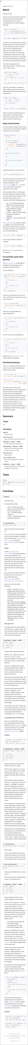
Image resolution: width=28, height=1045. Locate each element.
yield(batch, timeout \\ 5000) (11, 464)
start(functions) (8, 453)
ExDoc (15, 1033)
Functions (7, 429)
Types (5, 421)
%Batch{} (5, 432)
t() (4, 424)
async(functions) (8, 437)
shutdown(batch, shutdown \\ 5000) (13, 446)
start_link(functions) (9, 457)
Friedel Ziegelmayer (14, 1035)
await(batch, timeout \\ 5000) (11, 441)
